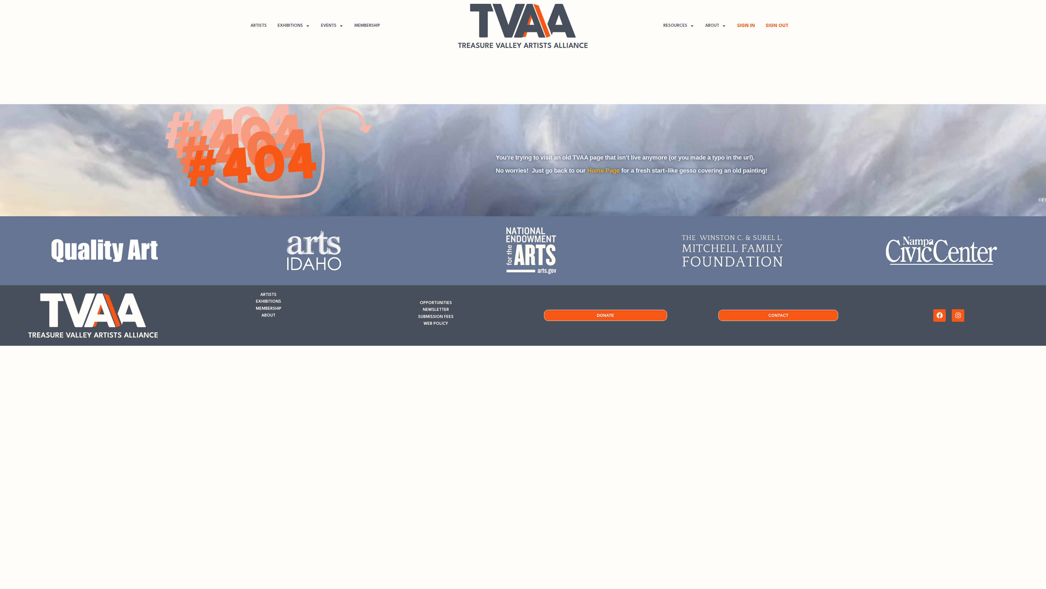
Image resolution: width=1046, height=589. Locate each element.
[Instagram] (958, 315)
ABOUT (712, 26)
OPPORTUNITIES (436, 303)
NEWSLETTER (436, 310)
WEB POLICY (436, 324)
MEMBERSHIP (367, 26)
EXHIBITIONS (290, 26)
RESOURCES (675, 26)
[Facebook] (939, 315)
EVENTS (328, 26)
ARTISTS (259, 26)
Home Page (603, 170)
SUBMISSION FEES (436, 317)
